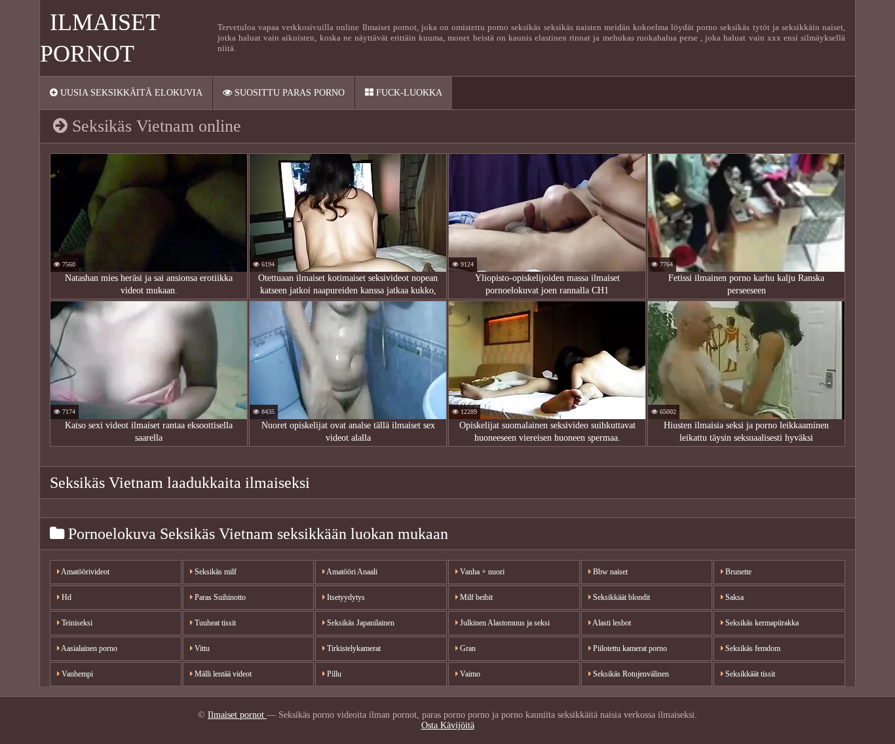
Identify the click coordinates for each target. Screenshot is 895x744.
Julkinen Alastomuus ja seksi (504, 622)
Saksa (733, 597)
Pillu (333, 674)
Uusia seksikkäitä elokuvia (130, 93)
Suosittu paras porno (288, 93)
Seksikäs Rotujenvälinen (630, 674)
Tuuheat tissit (214, 622)
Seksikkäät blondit (620, 597)
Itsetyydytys (345, 597)
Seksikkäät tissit (749, 674)
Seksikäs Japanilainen (359, 622)
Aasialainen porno (88, 648)
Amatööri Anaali (351, 571)
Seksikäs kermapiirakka (761, 622)
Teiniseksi (76, 622)
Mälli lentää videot (222, 674)
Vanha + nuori (481, 571)
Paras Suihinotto (219, 597)
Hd (65, 597)
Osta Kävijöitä (447, 725)
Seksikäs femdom (751, 648)
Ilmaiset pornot (237, 715)
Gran (467, 648)
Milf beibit (475, 597)
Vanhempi (76, 674)
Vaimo (469, 674)
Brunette (737, 571)
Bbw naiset (609, 571)
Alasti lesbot (611, 622)
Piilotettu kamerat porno (629, 648)
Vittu (201, 648)
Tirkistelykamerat (353, 648)
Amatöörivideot (84, 571)
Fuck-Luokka (407, 93)
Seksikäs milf (215, 571)
